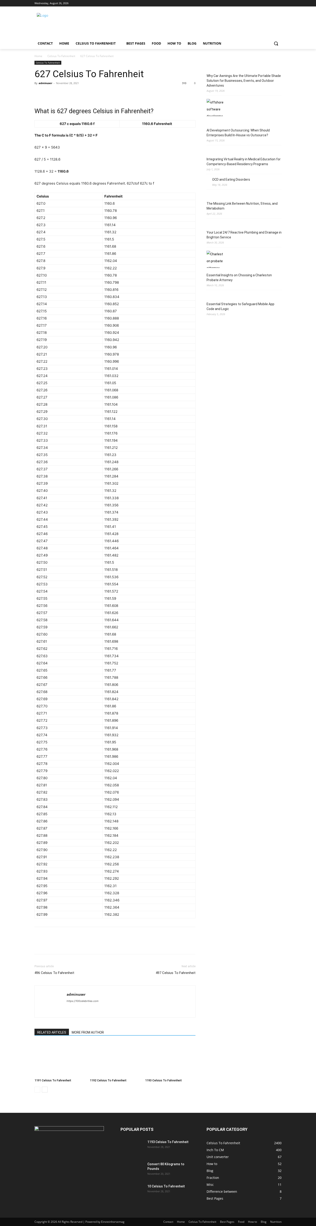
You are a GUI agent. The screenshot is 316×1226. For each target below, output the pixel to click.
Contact (168, 1222)
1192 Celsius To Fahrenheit (108, 1080)
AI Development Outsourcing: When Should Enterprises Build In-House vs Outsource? (238, 132)
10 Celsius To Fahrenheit (166, 1186)
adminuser (45, 83)
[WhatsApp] (71, 93)
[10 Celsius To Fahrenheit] (132, 1192)
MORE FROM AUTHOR (88, 1032)
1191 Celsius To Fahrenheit (52, 1080)
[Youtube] (279, 3)
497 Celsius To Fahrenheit (175, 973)
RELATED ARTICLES (51, 1032)
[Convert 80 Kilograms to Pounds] (132, 1170)
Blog (263, 1222)
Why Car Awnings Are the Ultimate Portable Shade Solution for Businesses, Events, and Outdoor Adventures (244, 80)
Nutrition (276, 1222)
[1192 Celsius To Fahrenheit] (115, 1059)
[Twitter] (266, 3)
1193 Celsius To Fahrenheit (163, 1080)
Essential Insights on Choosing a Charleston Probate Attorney (239, 277)
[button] (276, 43)
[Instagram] (259, 3)
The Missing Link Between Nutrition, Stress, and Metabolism (242, 206)
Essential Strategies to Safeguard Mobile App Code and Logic (240, 306)
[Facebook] (253, 3)
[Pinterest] (60, 93)
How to (252, 1222)
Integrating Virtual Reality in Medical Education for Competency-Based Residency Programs (244, 161)
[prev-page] (37, 1089)
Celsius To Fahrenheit (61, 56)
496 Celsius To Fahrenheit (54, 973)
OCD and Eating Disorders (231, 179)
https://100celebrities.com (83, 1001)
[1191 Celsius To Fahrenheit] (59, 1059)
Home (38, 56)
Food (241, 1222)
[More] (82, 93)
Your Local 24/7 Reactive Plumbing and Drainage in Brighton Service (244, 235)
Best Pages (227, 1222)
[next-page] (45, 1089)
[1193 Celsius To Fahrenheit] (170, 1059)
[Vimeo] (272, 3)
